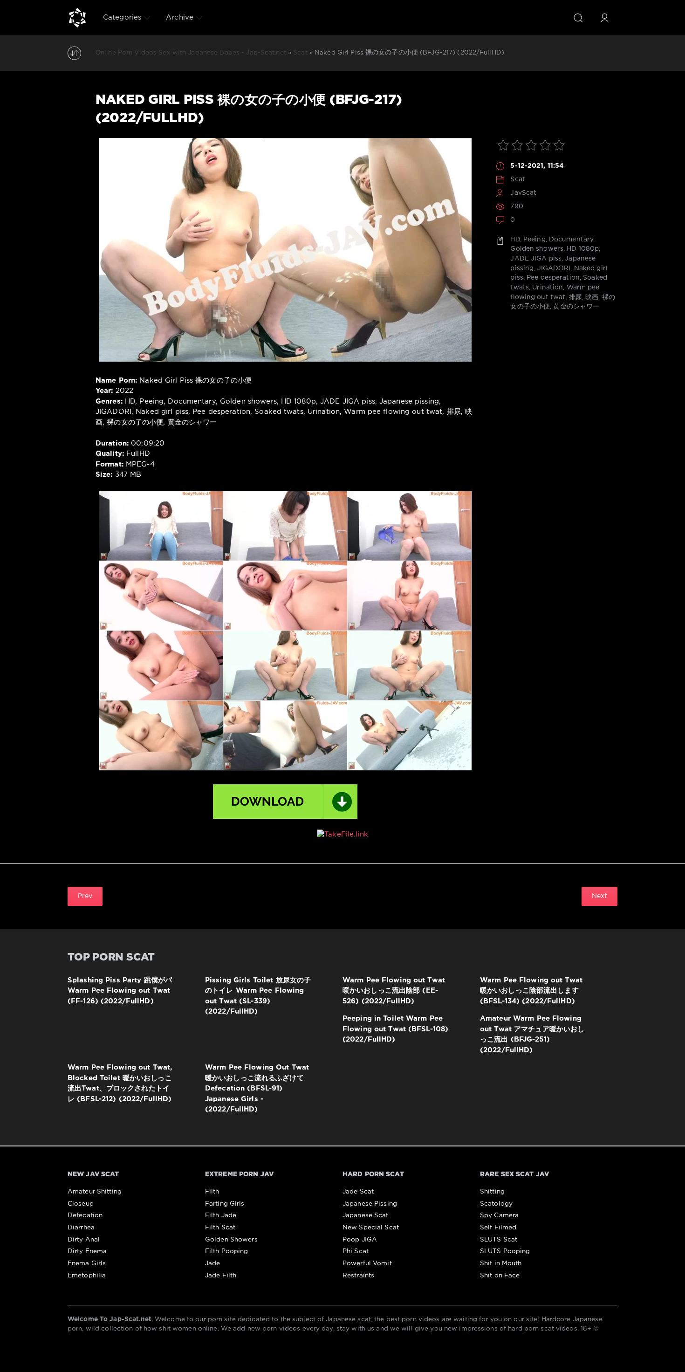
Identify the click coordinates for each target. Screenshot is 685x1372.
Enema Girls (87, 1263)
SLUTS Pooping (505, 1251)
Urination (547, 287)
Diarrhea (81, 1227)
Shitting (492, 1191)
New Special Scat (370, 1227)
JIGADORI (554, 268)
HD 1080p (583, 249)
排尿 (575, 297)
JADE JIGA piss (536, 258)
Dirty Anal (84, 1239)
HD (515, 239)
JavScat (523, 193)
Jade (212, 1263)
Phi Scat (355, 1251)
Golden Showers (231, 1239)
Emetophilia (87, 1275)
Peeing (534, 239)
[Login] (604, 17)
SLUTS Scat (498, 1239)
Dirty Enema (87, 1251)
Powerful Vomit (367, 1263)
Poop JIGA (359, 1239)
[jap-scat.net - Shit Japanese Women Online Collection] (77, 17)
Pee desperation (553, 278)
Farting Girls (225, 1204)
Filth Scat (220, 1227)
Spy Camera (499, 1215)
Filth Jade (220, 1215)
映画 (591, 297)
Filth (212, 1191)
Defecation (85, 1215)
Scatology (496, 1204)
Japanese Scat (365, 1215)
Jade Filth (220, 1275)
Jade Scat (358, 1191)
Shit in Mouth (501, 1263)
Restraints (358, 1275)
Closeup (81, 1204)
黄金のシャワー (576, 306)
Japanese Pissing (369, 1204)
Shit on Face (500, 1275)
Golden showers (536, 249)
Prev (85, 896)
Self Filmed (498, 1227)
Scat (517, 179)
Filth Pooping (226, 1251)
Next (599, 896)
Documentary (571, 239)
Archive (179, 17)
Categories (122, 17)
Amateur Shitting (95, 1191)
